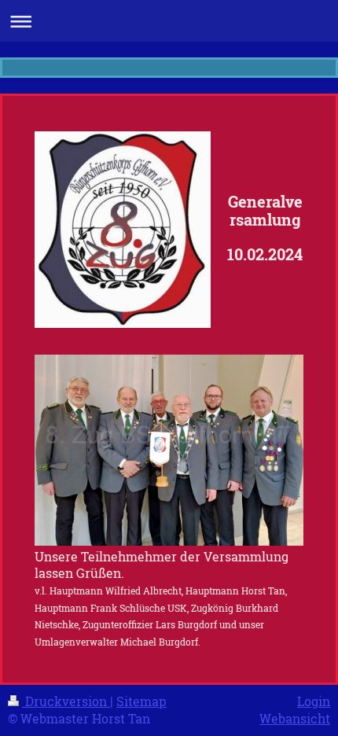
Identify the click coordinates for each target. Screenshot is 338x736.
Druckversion (66, 701)
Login (313, 701)
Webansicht (294, 718)
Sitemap (141, 701)
